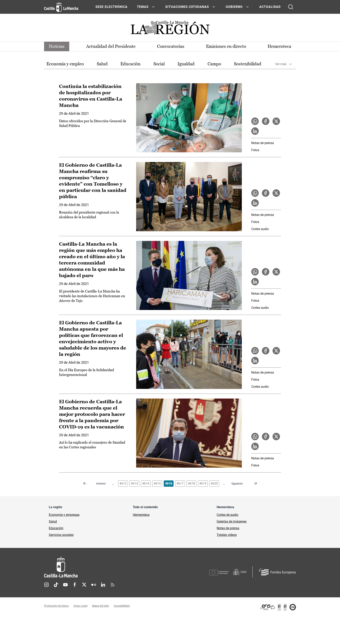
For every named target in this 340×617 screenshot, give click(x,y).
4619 (202, 483)
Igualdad (186, 63)
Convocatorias (170, 46)
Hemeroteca (279, 46)
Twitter (84, 584)
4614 (145, 483)
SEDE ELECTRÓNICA (111, 7)
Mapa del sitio (100, 605)
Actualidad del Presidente (111, 46)
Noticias (57, 46)
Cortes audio (260, 229)
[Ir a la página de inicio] (61, 7)
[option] (65, 64)
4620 (214, 483)
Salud (102, 63)
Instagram (46, 584)
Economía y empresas (64, 515)
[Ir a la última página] (252, 483)
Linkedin (103, 584)
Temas (143, 7)
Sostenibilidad (247, 63)
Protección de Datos (56, 605)
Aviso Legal (80, 605)
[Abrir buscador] (290, 7)
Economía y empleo (65, 63)
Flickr (93, 584)
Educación (130, 63)
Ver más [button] (280, 64)
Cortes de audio (227, 515)
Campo (214, 63)
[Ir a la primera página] (87, 483)
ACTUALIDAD (270, 7)
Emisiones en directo (226, 46)
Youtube (65, 584)
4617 (180, 483)
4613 (134, 483)
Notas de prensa (262, 143)
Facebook (74, 584)
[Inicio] (97, 567)
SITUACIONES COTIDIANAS (187, 7)
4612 (123, 483)
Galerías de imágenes (232, 521)
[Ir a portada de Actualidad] (170, 29)
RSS (112, 584)
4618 (191, 483)
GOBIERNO (234, 7)
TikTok (56, 584)
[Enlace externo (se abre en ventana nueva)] (278, 607)
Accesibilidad (122, 605)
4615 (157, 483)
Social (159, 63)
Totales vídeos (227, 535)
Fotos (255, 150)
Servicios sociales (61, 535)
